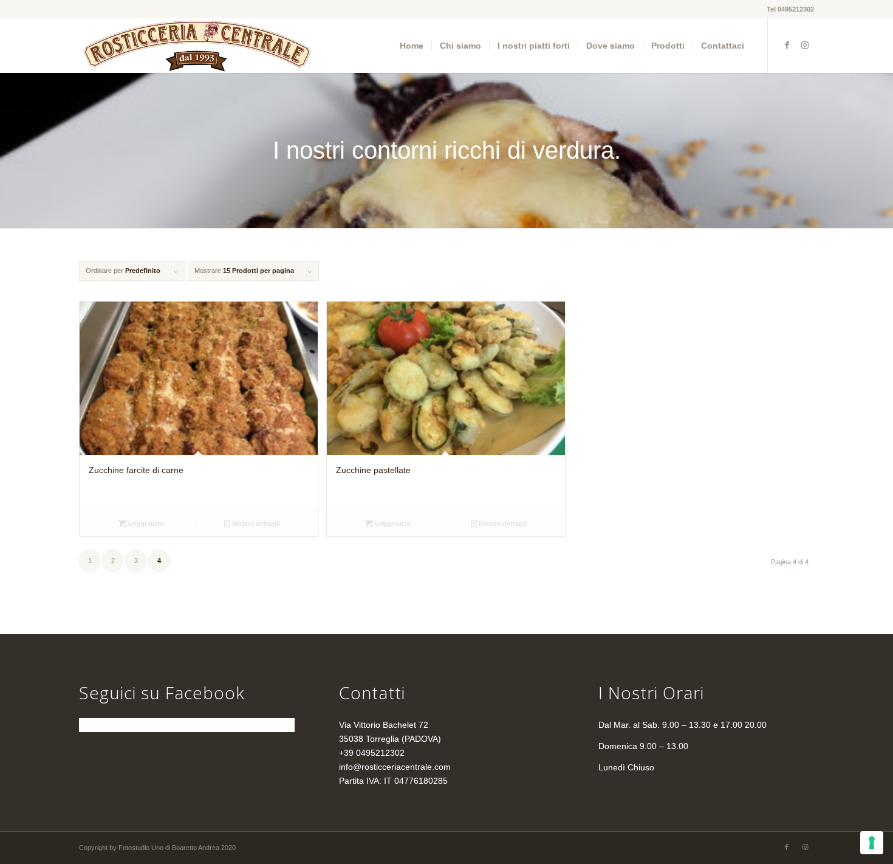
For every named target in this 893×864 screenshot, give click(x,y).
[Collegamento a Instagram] (805, 45)
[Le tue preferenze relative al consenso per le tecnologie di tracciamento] (871, 842)
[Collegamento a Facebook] (787, 45)
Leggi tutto (145, 523)
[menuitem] (411, 45)
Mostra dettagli (255, 523)
